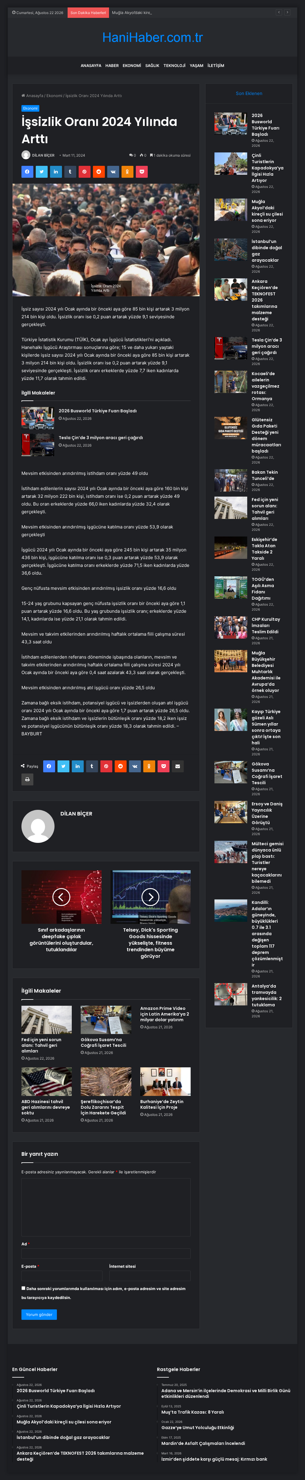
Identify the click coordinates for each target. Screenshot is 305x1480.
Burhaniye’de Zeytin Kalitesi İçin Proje (161, 1104)
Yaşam (196, 65)
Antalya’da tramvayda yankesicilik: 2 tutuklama (267, 995)
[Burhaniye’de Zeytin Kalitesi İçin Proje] (165, 1081)
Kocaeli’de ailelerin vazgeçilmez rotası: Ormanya (265, 386)
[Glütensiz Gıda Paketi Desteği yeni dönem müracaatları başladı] (230, 428)
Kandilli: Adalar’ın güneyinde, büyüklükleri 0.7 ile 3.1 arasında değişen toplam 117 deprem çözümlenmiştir (267, 933)
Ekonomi (132, 65)
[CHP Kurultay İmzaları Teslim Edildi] (230, 627)
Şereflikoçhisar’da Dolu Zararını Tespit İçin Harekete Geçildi (103, 1107)
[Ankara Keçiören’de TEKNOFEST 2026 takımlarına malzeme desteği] (230, 289)
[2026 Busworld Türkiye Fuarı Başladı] (37, 418)
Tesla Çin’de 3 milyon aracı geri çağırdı (101, 438)
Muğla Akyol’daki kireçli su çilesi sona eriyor (152, 12)
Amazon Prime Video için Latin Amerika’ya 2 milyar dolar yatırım (164, 1014)
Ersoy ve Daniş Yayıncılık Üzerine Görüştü (267, 813)
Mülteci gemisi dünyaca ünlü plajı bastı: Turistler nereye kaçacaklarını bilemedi (268, 862)
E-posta (30, 1266)
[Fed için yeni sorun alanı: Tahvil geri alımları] (46, 1020)
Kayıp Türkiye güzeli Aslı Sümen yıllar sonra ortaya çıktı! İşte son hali (266, 727)
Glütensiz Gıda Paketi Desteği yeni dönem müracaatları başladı (266, 435)
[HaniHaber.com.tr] (152, 37)
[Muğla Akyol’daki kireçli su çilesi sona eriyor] (230, 210)
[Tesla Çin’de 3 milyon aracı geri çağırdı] (37, 445)
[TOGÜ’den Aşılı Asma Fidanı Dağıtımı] (230, 587)
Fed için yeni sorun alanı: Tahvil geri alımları (41, 1045)
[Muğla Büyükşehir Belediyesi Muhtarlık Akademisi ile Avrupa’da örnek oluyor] (230, 661)
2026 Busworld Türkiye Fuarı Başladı (98, 411)
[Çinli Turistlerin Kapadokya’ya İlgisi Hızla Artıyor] (230, 163)
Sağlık (152, 65)
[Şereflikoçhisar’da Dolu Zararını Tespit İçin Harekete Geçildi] (106, 1081)
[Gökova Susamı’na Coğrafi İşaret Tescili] (106, 1020)
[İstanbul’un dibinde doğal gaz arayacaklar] (230, 249)
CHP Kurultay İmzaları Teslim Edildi (266, 625)
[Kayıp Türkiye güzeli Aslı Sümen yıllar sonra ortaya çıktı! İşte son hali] (230, 720)
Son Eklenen (249, 93)
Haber (112, 65)
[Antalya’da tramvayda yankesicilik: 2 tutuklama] (230, 994)
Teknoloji (175, 65)
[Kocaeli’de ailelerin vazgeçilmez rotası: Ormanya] (230, 382)
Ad (25, 1244)
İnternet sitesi (122, 1266)
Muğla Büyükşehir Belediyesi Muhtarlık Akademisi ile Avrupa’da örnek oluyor (266, 671)
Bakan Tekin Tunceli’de (265, 475)
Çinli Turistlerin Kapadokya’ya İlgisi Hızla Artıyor (268, 167)
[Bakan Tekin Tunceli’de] (230, 480)
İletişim (216, 65)
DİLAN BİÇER (43, 155)
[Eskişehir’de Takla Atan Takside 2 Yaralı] (230, 548)
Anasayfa (91, 65)
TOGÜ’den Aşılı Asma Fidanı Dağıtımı (263, 588)
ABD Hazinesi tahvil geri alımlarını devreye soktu (45, 1107)
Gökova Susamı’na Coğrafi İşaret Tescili (103, 1042)
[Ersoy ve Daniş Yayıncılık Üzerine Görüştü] (230, 812)
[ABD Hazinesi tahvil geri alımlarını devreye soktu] (46, 1081)
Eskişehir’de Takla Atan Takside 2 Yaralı (264, 549)
